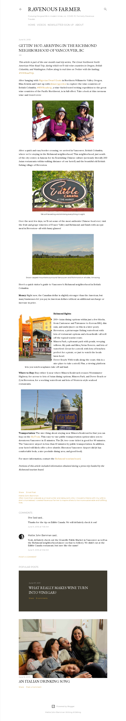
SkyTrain (35, 436)
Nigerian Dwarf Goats (50, 80)
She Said (32, 517)
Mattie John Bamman (40, 535)
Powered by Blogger (65, 706)
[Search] (105, 9)
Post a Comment (27, 557)
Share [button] (21, 492)
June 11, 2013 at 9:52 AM (38, 550)
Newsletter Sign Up (61, 25)
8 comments (41, 598)
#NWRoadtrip (44, 87)
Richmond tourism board (68, 458)
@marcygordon (58, 84)
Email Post (31, 492)
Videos (41, 25)
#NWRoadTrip (26, 73)
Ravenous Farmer (54, 9)
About (79, 25)
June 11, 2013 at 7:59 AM (38, 527)
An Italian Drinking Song (44, 681)
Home (31, 25)
